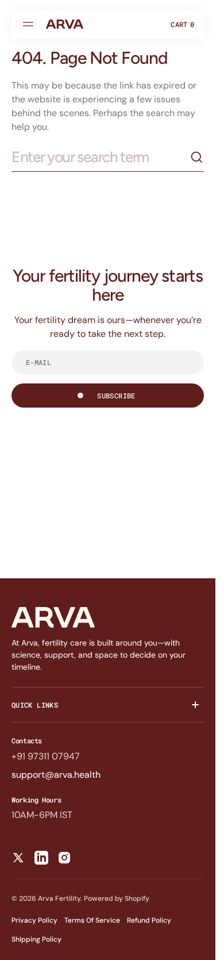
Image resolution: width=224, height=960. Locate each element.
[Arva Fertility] (64, 24)
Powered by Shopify (116, 898)
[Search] (197, 157)
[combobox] (100, 157)
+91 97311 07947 (45, 756)
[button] (30, 24)
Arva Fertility (59, 898)
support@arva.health (56, 775)
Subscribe (116, 395)
